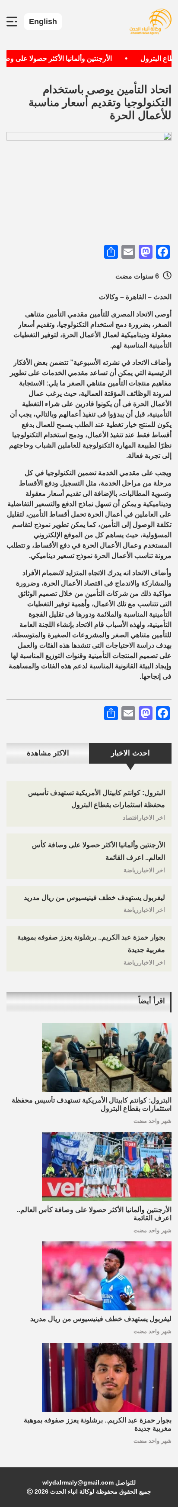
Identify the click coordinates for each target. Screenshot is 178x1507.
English (43, 21)
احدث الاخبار (130, 753)
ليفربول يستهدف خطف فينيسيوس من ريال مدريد (94, 897)
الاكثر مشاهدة (48, 753)
